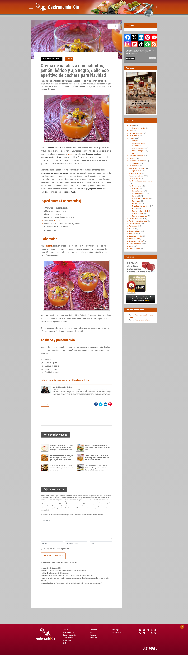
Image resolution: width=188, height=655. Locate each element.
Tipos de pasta (136, 171)
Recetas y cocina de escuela (138, 221)
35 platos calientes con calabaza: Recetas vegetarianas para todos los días (97, 448)
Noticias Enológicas (138, 151)
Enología (131, 138)
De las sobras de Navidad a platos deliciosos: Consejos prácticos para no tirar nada (61, 468)
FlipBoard (134, 44)
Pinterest (147, 37)
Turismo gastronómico (136, 241)
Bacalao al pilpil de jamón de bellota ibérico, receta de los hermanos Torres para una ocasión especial (61, 448)
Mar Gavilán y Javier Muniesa (51, 59)
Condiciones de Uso (118, 632)
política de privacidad (62, 549)
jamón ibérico (56, 380)
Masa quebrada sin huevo (142, 320)
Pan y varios (136, 201)
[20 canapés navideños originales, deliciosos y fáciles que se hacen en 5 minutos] (110, 26)
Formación (132, 158)
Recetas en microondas (139, 216)
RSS (154, 44)
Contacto (93, 635)
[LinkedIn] (148, 630)
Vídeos (131, 246)
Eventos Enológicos (138, 148)
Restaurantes (133, 226)
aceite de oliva (46, 380)
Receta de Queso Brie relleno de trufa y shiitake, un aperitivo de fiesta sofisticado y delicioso (96, 468)
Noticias (65, 630)
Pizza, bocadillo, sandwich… (140, 206)
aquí (100, 583)
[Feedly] (152, 633)
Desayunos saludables (139, 193)
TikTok (141, 44)
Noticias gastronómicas (136, 176)
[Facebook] (140, 630)
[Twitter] (144, 630)
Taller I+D (132, 229)
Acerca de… (94, 630)
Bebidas (131, 126)
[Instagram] (140, 633)
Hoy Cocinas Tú (134, 163)
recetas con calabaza (69, 380)
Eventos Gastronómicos (136, 156)
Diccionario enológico (138, 143)
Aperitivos (69, 59)
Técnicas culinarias (135, 231)
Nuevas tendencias (135, 178)
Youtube (154, 37)
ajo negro (57, 220)
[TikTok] (148, 633)
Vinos (134, 153)
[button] (31, 7)
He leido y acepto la (56, 549)
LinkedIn (141, 37)
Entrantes (135, 196)
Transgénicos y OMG (135, 236)
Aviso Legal (115, 630)
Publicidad (93, 638)
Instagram (127, 44)
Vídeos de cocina (134, 249)
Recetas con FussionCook (140, 211)
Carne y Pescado (137, 191)
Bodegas (135, 141)
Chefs (131, 131)
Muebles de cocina (135, 173)
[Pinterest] (152, 630)
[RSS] (155, 633)
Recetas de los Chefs (135, 219)
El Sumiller (135, 146)
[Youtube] (155, 630)
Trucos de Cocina (134, 239)
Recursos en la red (135, 224)
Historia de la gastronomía (137, 161)
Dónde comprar (134, 136)
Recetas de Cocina (135, 186)
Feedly (147, 44)
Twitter (134, 37)
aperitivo (71, 154)
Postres (134, 208)
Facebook (127, 37)
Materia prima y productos (137, 168)
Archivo (92, 632)
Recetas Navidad (83, 380)
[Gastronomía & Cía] (57, 7)
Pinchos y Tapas (137, 203)
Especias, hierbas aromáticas (141, 198)
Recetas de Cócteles (138, 128)
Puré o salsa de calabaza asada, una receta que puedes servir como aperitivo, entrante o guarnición (61, 458)
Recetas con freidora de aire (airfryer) (140, 181)
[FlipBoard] (144, 633)
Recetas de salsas (137, 214)
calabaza (49, 246)
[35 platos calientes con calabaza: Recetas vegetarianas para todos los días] (80, 448)
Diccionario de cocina (135, 133)
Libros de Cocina (134, 166)
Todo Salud (132, 234)
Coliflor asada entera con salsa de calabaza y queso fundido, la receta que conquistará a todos (97, 458)
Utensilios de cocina (135, 244)
